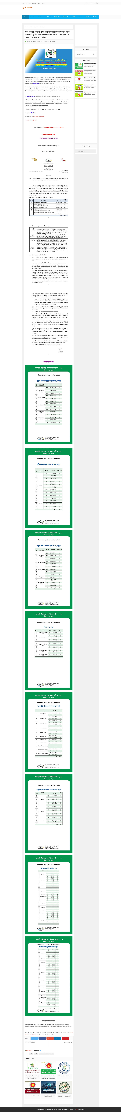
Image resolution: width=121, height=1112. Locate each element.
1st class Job (40, 17)
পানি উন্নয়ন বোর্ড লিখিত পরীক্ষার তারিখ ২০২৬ (32, 1095)
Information (32, 17)
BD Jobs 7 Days (47, 1109)
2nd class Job (49, 17)
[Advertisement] (73, 9)
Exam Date (73, 17)
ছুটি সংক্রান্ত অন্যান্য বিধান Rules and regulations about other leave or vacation (90, 85)
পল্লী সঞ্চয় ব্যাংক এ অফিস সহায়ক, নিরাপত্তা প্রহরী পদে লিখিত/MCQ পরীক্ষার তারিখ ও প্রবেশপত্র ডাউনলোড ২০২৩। (32, 1077)
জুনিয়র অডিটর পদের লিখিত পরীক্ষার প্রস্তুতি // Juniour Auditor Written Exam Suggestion (90, 64)
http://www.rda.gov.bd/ (38, 116)
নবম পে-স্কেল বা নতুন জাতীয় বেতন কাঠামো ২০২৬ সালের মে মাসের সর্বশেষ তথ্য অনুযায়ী (64, 1096)
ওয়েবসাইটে (57, 89)
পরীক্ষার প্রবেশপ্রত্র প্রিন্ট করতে (31, 120)
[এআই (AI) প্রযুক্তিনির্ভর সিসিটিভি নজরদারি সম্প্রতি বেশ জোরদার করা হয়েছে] (48, 1087)
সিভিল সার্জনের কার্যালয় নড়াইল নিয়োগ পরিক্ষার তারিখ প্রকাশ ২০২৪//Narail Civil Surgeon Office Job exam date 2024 (48, 1077)
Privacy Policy (28, 3)
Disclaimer (34, 3)
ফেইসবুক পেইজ (33, 1034)
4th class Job (65, 17)
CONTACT (43, 3)
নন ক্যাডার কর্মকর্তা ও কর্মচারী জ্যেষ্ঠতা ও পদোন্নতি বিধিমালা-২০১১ (90, 71)
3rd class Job (57, 17)
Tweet (35, 1038)
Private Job (81, 17)
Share (43, 1038)
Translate (26, 21)
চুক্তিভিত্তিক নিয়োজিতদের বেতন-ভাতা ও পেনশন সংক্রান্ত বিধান (90, 92)
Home (26, 17)
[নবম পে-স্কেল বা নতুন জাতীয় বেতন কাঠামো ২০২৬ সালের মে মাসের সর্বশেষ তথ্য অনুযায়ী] (64, 1087)
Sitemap (38, 3)
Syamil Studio (68, 1109)
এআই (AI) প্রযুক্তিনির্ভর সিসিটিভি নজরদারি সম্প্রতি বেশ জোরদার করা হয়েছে (48, 1096)
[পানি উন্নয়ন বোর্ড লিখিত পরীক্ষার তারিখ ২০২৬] (32, 1087)
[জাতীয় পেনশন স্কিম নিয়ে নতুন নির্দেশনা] (64, 1068)
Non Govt (95, 17)
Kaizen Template (61, 1109)
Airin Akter (36, 1050)
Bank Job (88, 17)
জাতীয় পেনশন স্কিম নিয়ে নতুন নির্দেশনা (64, 1076)
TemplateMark (81, 1109)
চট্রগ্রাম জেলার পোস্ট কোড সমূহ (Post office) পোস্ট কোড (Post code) (90, 78)
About (23, 3)
